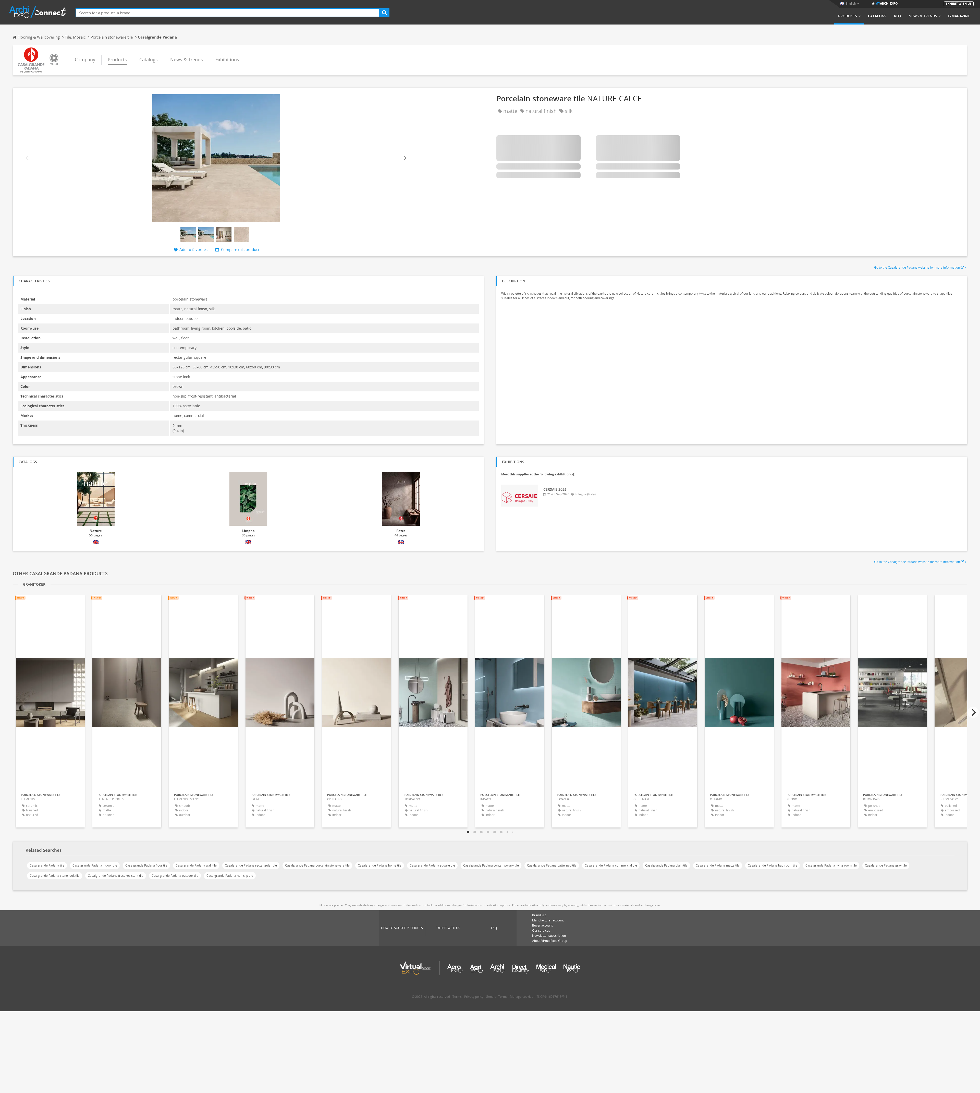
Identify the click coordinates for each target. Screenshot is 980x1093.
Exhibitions (227, 59)
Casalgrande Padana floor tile (146, 865)
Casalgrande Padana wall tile (196, 865)
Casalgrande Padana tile (47, 865)
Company (85, 59)
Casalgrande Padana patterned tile (552, 865)
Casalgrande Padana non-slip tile (229, 875)
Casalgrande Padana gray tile (886, 865)
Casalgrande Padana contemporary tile (491, 865)
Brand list (539, 915)
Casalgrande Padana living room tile (831, 865)
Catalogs (877, 16)
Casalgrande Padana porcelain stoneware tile (317, 865)
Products (847, 16)
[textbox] (227, 12)
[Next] (405, 158)
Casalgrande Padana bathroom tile (772, 865)
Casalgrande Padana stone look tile (55, 875)
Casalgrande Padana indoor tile (94, 865)
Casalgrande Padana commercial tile (611, 865)
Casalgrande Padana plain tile (666, 865)
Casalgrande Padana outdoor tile (175, 875)
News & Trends (923, 16)
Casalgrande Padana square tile (432, 865)
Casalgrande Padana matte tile (718, 865)
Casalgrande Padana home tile (379, 865)
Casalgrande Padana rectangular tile (251, 865)
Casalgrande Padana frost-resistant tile (115, 875)
